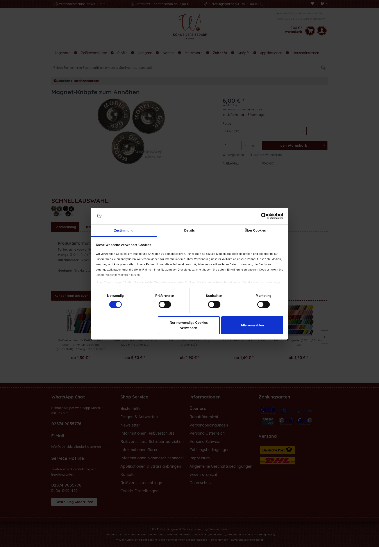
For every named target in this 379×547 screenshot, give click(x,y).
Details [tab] (189, 230)
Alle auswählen (252, 325)
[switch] (165, 304)
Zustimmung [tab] (124, 230)
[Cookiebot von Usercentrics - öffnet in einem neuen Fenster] (264, 216)
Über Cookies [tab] (255, 230)
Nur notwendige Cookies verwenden (189, 325)
